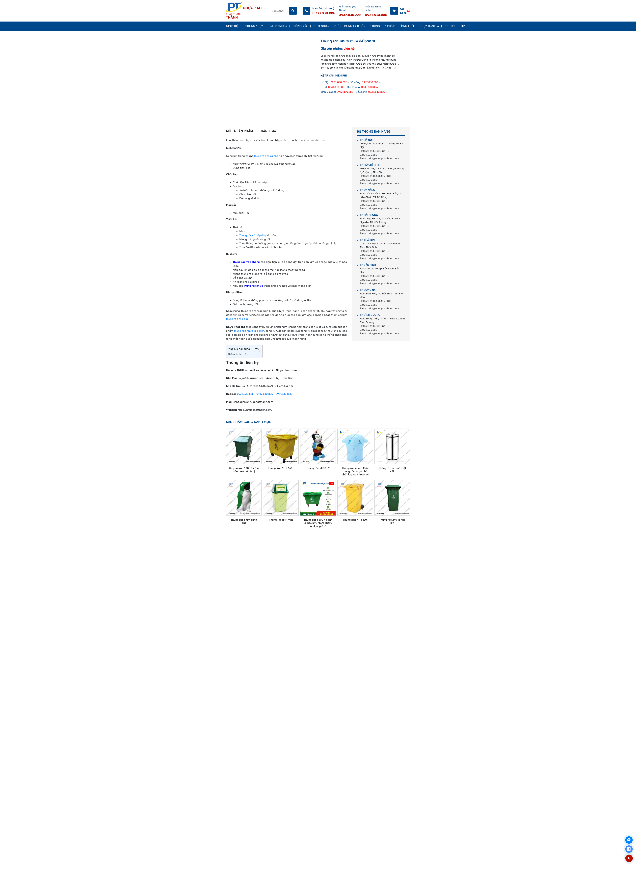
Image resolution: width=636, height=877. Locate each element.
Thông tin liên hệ (237, 354)
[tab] (239, 131)
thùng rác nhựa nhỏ (266, 155)
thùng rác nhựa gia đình (249, 330)
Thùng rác (300, 26)
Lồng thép (407, 26)
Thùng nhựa (254, 26)
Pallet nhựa (278, 26)
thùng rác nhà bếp (237, 318)
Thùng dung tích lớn (349, 26)
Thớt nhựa (321, 26)
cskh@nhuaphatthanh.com (379, 158)
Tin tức (449, 26)
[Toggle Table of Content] (255, 349)
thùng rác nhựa (253, 285)
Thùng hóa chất (382, 26)
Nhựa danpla (429, 26)
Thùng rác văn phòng (246, 261)
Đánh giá (268, 131)
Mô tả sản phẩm (239, 131)
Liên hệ (465, 26)
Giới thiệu (233, 26)
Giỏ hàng (405, 10)
